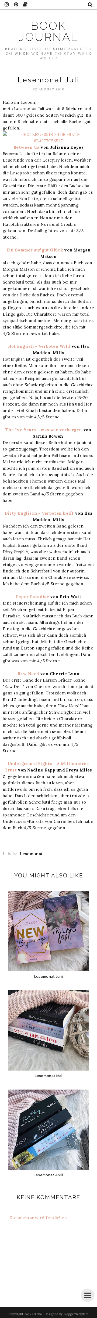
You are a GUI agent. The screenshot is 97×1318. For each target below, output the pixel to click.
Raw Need (28, 673)
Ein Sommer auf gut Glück (35, 250)
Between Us (26, 147)
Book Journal (48, 31)
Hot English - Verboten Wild (39, 346)
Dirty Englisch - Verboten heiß (39, 513)
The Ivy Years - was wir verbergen (43, 429)
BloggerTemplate (76, 1314)
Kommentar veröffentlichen (38, 1217)
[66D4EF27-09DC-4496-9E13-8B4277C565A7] (48, 140)
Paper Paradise (32, 596)
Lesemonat (31, 853)
